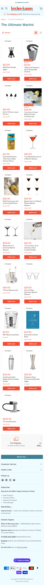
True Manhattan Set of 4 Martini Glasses (32, 158)
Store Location (22, 547)
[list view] (40, 32)
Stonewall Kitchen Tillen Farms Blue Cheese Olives (10, 159)
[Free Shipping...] (16, 442)
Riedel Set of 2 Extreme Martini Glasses (9, 248)
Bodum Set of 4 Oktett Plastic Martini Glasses (32, 203)
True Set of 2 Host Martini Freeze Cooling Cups (31, 114)
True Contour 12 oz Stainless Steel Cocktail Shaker (31, 248)
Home (3, 19)
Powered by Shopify (22, 581)
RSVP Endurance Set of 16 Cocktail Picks (11, 202)
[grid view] (36, 32)
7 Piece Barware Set (10, 290)
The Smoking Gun (9, 422)
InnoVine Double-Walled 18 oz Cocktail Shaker (11, 379)
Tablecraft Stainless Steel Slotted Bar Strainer (31, 70)
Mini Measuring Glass (11, 335)
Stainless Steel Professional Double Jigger (32, 379)
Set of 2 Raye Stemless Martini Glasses (30, 292)
